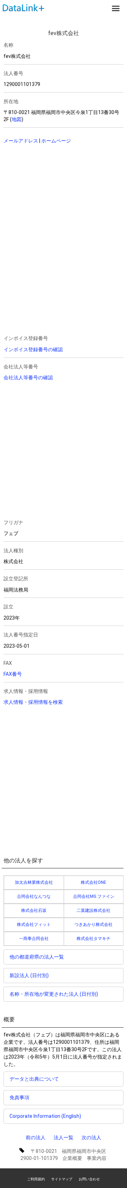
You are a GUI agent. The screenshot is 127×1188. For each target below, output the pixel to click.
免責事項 (19, 1097)
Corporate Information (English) (45, 1116)
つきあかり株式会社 (93, 924)
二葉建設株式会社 (93, 910)
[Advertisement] (53, 195)
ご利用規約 (36, 1179)
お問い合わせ (89, 1179)
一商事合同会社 (34, 938)
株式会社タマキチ (93, 938)
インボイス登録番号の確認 (33, 349)
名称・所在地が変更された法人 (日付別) (54, 994)
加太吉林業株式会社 (34, 882)
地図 (17, 119)
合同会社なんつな (34, 896)
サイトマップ (61, 1179)
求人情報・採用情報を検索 (33, 702)
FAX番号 (13, 674)
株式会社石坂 (34, 910)
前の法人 (36, 1137)
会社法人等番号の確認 (28, 377)
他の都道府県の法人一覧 (37, 957)
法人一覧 (63, 1137)
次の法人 (91, 1137)
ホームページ (56, 141)
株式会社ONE (93, 882)
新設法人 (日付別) (29, 975)
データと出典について (34, 1079)
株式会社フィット (34, 924)
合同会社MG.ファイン (93, 896)
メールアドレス (21, 141)
